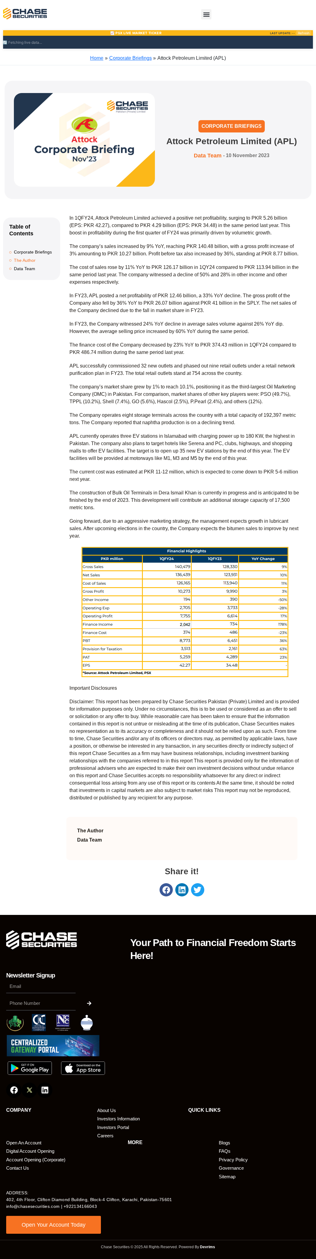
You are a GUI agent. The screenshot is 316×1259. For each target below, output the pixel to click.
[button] (206, 14)
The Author (24, 260)
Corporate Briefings (232, 126)
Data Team (24, 268)
